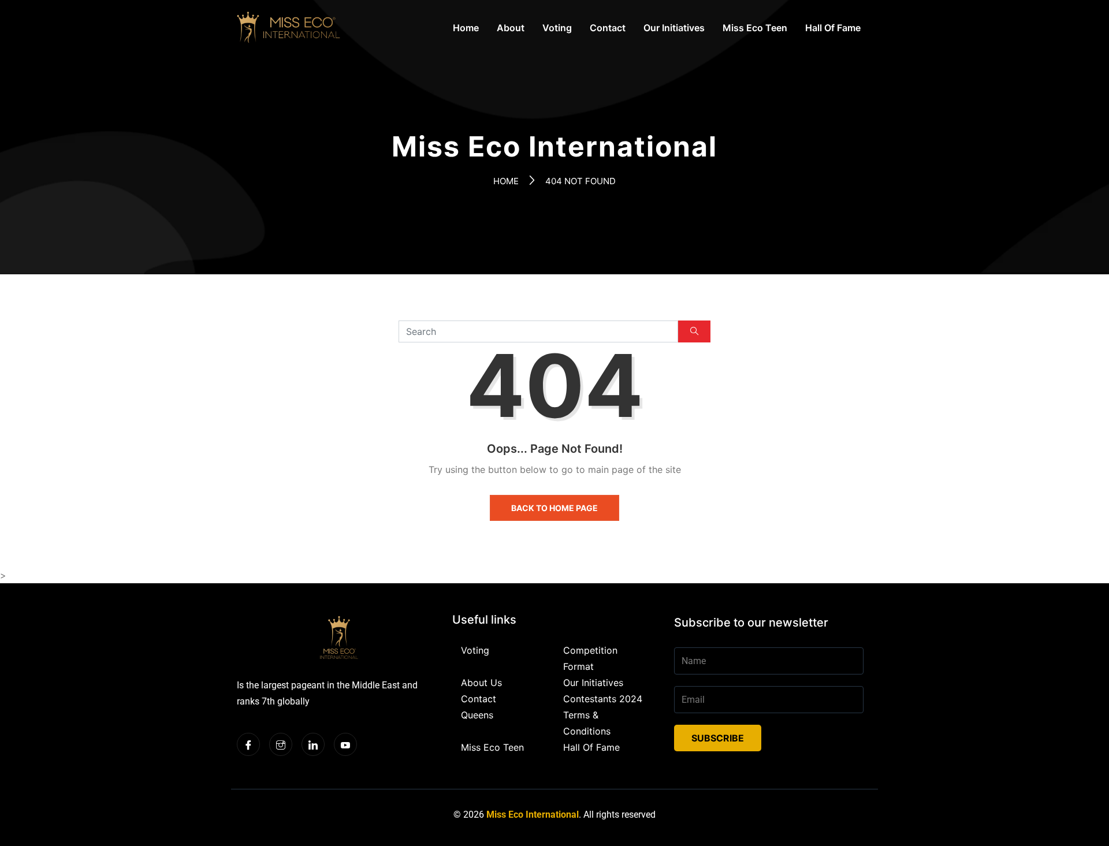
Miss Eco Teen (755, 27)
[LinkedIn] (313, 744)
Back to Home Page (554, 508)
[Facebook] (248, 744)
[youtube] (345, 744)
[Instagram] (280, 744)
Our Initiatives (674, 27)
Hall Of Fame (833, 27)
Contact (608, 27)
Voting (557, 27)
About (510, 27)
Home (466, 27)
